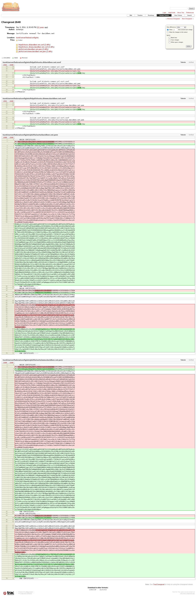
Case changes (175, 40)
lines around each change (185, 29)
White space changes (177, 42)
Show (170, 29)
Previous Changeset (173, 18)
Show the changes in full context (178, 32)
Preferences (190, 12)
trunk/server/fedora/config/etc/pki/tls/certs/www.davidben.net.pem (33, 360)
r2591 (5, 65)
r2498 (5, 137)
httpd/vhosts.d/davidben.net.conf (31, 45)
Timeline (140, 15)
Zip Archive (103, 589)
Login (164, 12)
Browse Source (164, 15)
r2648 (11, 65)
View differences (171, 27)
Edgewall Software (26, 593)
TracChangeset (158, 584)
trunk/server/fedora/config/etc (27, 38)
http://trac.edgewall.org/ (187, 593)
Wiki (131, 15)
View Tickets (178, 15)
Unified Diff (92, 589)
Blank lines (174, 37)
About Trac (180, 12)
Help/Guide (171, 12)
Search (189, 15)
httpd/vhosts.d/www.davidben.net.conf (33, 47)
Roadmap (151, 15)
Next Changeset (187, 18)
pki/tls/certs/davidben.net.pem (30, 49)
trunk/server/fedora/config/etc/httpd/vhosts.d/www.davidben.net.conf (34, 98)
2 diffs (47, 45)
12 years (40, 27)
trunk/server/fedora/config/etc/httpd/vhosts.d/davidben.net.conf (32, 62)
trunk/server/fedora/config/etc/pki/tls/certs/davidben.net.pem (30, 135)
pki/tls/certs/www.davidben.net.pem (32, 51)
